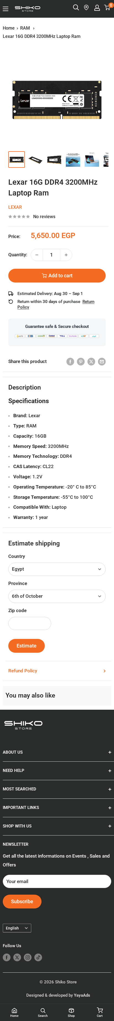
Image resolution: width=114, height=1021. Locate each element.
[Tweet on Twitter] (91, 361)
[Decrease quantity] (37, 255)
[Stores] (87, 7)
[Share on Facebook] (70, 361)
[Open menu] (5, 9)
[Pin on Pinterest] (81, 361)
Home (9, 28)
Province (17, 583)
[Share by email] (102, 361)
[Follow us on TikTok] (38, 957)
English (12, 928)
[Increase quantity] (66, 255)
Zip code (17, 610)
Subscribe (22, 901)
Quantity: (17, 254)
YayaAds (82, 995)
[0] (107, 7)
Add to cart (60, 275)
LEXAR (15, 207)
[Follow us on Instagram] (28, 957)
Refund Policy (22, 670)
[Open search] (76, 7)
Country (16, 556)
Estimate (27, 646)
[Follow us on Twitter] (17, 957)
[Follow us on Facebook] (7, 957)
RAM (25, 28)
